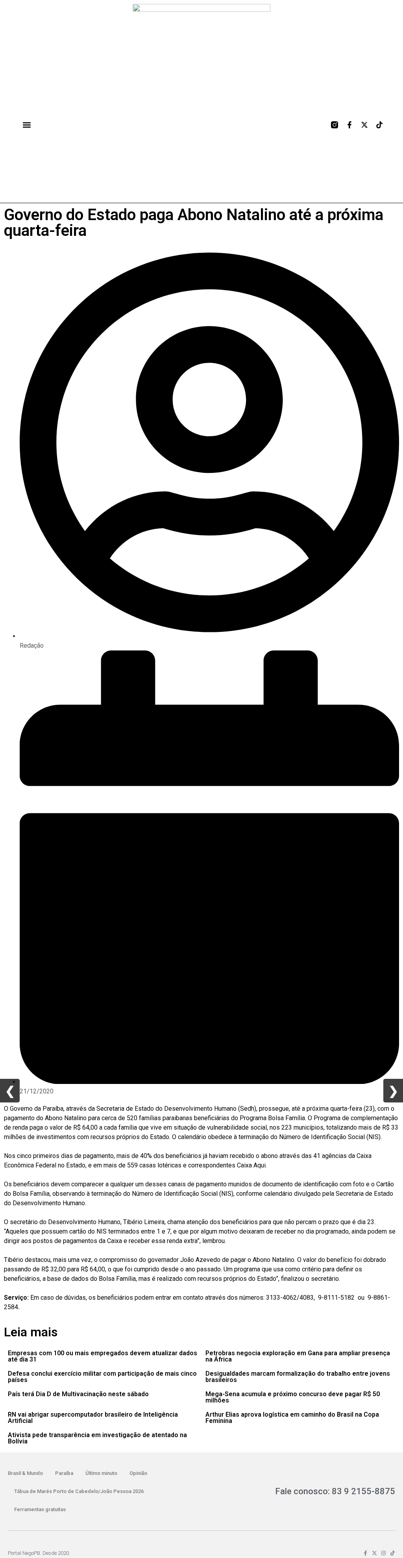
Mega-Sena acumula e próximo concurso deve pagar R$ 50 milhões (292, 1397)
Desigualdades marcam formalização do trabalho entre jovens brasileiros (297, 1377)
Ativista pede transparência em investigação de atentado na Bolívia (97, 1438)
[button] (26, 125)
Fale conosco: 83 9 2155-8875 (335, 1491)
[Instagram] (383, 1553)
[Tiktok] (379, 124)
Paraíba (64, 1473)
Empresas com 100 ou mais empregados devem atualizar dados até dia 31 (102, 1356)
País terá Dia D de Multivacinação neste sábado (78, 1394)
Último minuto (101, 1473)
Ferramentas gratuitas (40, 1509)
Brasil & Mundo (25, 1473)
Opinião (138, 1473)
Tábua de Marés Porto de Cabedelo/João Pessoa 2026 (79, 1491)
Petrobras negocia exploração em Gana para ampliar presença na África (297, 1356)
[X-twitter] (364, 124)
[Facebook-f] (349, 124)
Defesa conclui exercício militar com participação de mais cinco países (102, 1377)
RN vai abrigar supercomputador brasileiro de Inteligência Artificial (93, 1418)
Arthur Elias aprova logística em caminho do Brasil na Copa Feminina (292, 1418)
